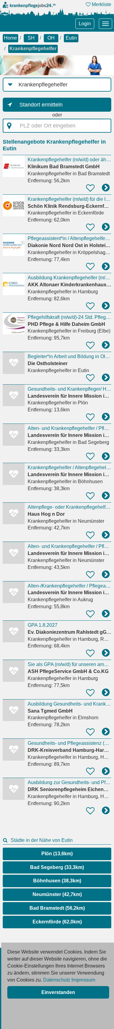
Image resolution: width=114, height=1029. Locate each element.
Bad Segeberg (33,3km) (57, 867)
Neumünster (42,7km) (57, 894)
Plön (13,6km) (57, 853)
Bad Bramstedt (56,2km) (57, 908)
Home (10, 37)
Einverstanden (58, 992)
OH (51, 37)
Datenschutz (56, 979)
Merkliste (101, 4)
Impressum (83, 979)
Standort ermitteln (41, 105)
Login (85, 23)
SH (31, 37)
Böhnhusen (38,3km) (57, 880)
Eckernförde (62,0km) (57, 921)
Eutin (71, 37)
